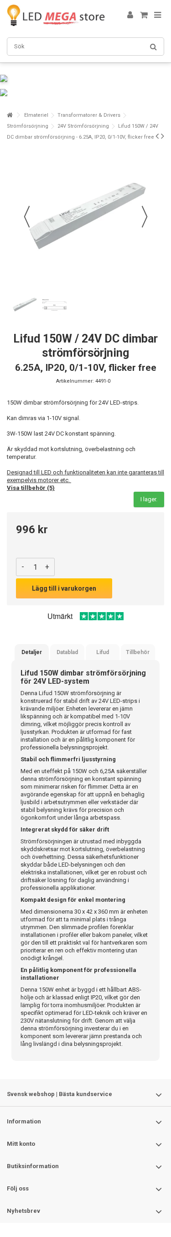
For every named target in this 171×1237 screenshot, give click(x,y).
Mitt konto (21, 1143)
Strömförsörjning (27, 126)
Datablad (67, 652)
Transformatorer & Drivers (88, 115)
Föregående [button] (27, 217)
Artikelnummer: (75, 381)
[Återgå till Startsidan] (9, 115)
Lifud (102, 652)
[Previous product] (157, 135)
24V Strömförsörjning (83, 126)
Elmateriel (36, 115)
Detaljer (31, 652)
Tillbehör (138, 652)
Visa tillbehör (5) (31, 487)
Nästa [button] (144, 217)
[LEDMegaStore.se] (56, 15)
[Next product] (162, 135)
